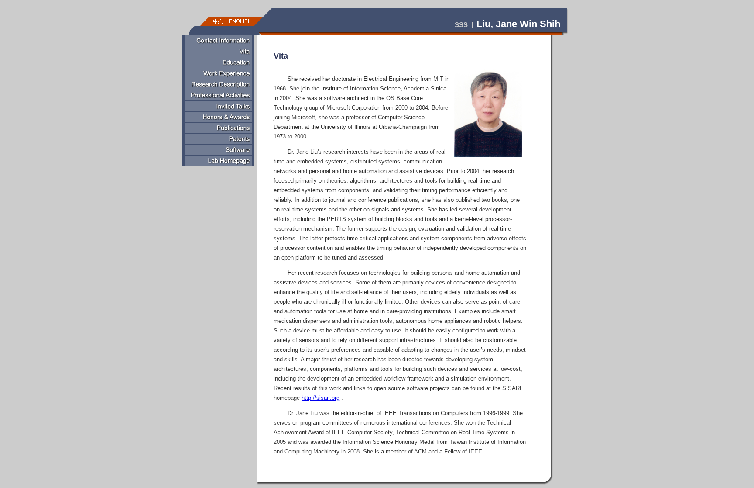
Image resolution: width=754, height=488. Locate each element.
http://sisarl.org (320, 398)
